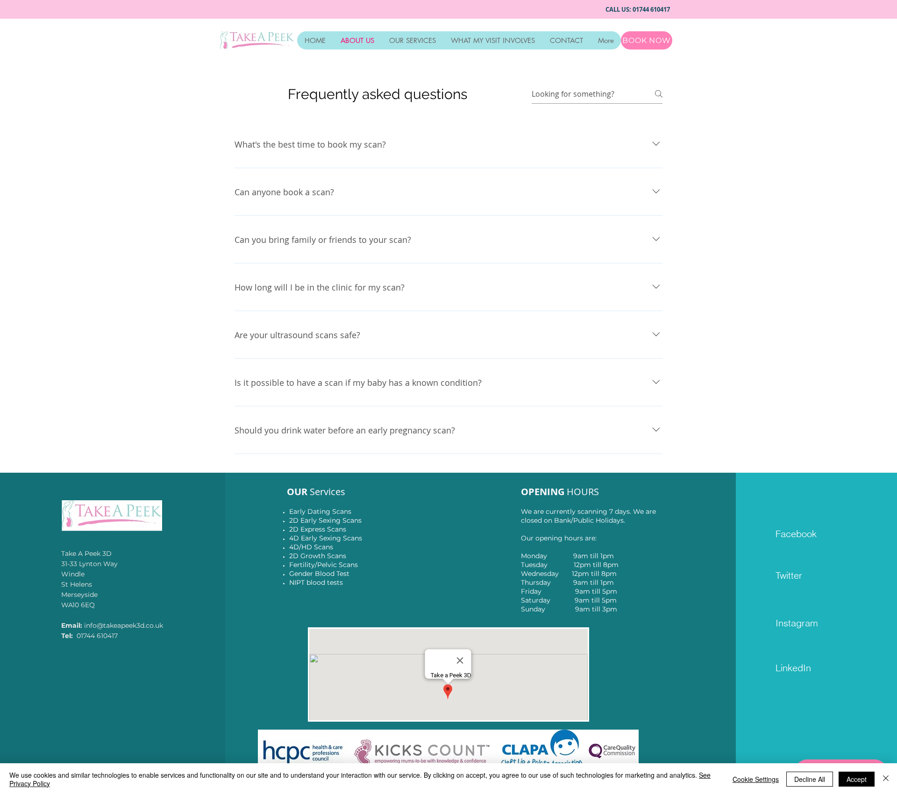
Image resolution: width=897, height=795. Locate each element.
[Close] (885, 779)
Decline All (809, 779)
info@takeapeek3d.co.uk (123, 625)
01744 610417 (653, 9)
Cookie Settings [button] (756, 779)
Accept (857, 779)
